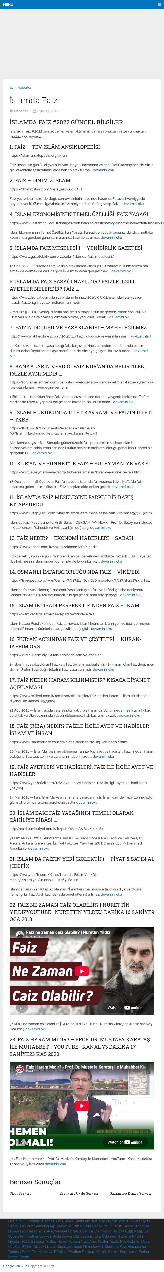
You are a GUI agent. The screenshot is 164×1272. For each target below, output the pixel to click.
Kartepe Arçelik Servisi (110, 1221)
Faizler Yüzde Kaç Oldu (116, 1242)
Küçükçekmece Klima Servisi (80, 1247)
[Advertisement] (82, 44)
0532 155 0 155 (130, 1231)
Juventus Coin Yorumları (98, 1231)
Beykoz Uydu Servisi (55, 1236)
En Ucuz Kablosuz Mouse (128, 1226)
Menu (8, 5)
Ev (12, 87)
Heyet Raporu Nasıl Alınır (76, 1242)
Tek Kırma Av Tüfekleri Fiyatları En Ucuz (63, 1252)
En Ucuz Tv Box (43, 1242)
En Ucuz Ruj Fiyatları (24, 1221)
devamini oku (103, 170)
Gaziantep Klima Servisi (130, 1193)
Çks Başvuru (83, 1236)
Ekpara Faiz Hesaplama (26, 1231)
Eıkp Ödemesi (106, 1236)
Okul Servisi (20, 1193)
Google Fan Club (15, 1266)
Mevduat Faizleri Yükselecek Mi (82, 1226)
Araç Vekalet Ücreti (62, 1231)
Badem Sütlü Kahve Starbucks (66, 1221)
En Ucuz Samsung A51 (38, 1226)
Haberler (24, 87)
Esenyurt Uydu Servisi (79, 1193)
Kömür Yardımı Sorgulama (116, 1252)
